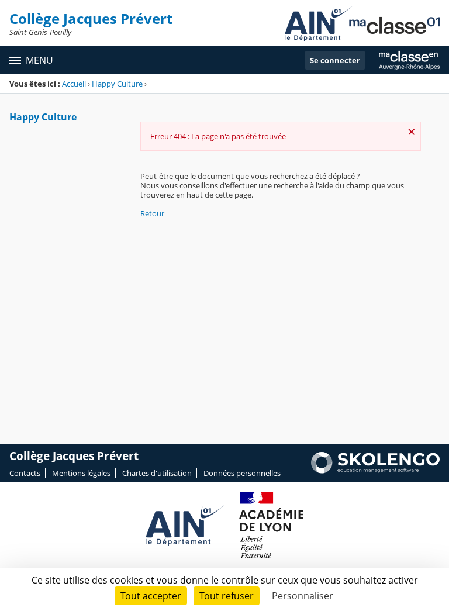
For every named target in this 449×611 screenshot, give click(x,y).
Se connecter (335, 60)
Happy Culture (117, 83)
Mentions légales (81, 473)
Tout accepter (150, 595)
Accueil (74, 83)
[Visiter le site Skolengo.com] (375, 470)
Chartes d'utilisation (157, 473)
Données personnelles (242, 473)
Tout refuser (226, 595)
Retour (152, 213)
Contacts (24, 473)
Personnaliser (302, 595)
